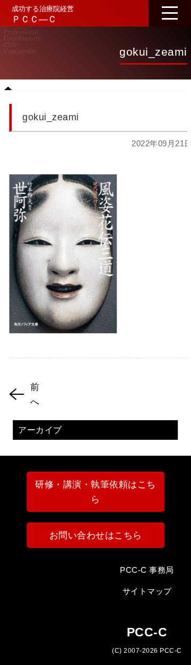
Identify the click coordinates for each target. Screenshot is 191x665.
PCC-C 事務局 (147, 570)
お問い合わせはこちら (95, 535)
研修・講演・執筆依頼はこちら (95, 492)
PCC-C (171, 651)
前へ (35, 394)
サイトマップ (147, 591)
